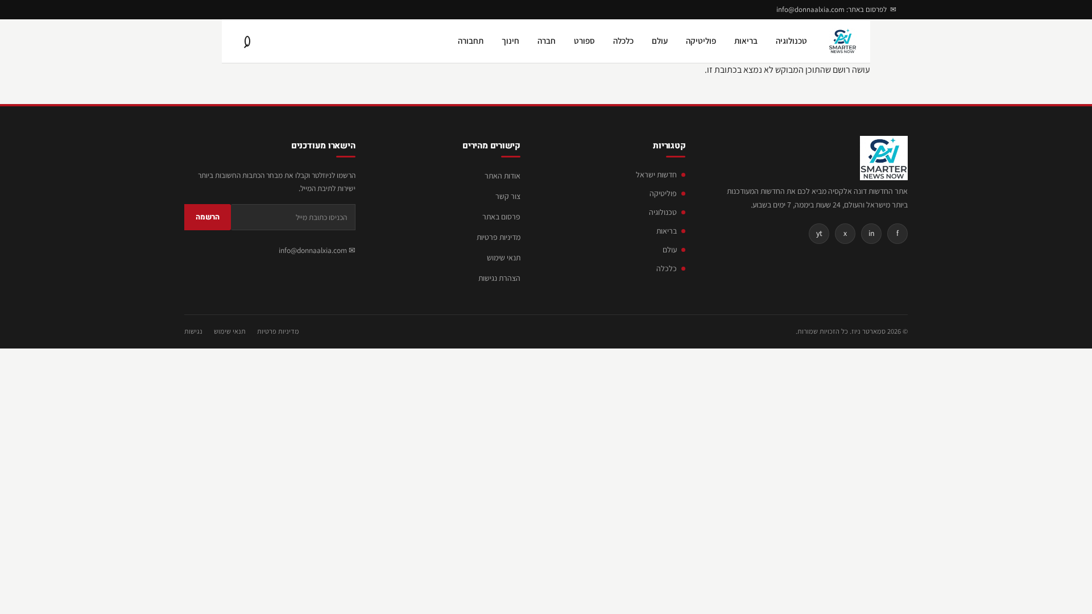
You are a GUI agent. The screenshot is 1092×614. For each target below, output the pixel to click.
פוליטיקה (701, 40)
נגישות (193, 331)
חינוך (510, 40)
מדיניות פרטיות (498, 237)
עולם (660, 40)
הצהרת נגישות (499, 278)
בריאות (746, 40)
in (871, 233)
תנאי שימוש (503, 257)
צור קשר (507, 196)
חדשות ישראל (656, 174)
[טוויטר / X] (200, 9)
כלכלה (623, 40)
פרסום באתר (501, 216)
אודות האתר (502, 176)
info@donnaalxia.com (313, 250)
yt (819, 233)
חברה (546, 40)
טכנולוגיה (791, 40)
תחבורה (470, 40)
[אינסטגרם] (217, 9)
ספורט (584, 40)
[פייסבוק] (234, 9)
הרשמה (208, 216)
